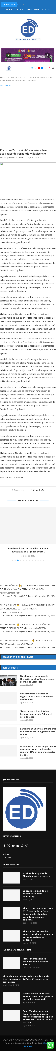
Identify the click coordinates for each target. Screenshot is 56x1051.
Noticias (46, 9)
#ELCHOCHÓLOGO (9, 585)
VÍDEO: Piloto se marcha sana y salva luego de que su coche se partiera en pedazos (38, 935)
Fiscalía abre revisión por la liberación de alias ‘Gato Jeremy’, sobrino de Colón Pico (37, 679)
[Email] (42, 68)
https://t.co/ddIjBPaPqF (11, 592)
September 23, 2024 (45, 615)
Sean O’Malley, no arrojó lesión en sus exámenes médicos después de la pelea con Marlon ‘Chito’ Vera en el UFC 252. (38, 1017)
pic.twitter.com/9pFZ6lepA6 (20, 644)
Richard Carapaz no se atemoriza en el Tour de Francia (35, 961)
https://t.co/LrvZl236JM (36, 628)
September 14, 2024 (45, 647)
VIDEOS (9, 9)
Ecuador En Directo (16, 157)
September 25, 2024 (45, 596)
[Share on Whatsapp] (39, 490)
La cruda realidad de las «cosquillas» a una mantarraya (35, 893)
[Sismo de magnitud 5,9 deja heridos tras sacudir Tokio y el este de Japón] (8, 715)
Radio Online (33, 9)
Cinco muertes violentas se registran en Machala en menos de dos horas (36, 696)
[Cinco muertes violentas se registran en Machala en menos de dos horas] (8, 698)
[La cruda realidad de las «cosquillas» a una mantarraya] (11, 895)
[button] (20, 4)
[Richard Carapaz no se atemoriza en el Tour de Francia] (11, 963)
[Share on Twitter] (34, 490)
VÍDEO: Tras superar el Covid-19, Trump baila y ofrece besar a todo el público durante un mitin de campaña (38, 914)
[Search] (53, 68)
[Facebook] (29, 68)
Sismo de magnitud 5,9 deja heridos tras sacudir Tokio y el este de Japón (36, 714)
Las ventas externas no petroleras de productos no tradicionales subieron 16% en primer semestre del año (38, 750)
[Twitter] (32, 68)
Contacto (19, 9)
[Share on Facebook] (30, 490)
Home (2, 77)
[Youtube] (39, 68)
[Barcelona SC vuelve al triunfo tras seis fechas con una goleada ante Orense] (8, 733)
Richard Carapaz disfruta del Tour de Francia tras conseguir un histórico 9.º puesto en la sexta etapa (26, 979)
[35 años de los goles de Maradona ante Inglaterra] (11, 878)
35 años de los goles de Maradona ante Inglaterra (36, 875)
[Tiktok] (49, 68)
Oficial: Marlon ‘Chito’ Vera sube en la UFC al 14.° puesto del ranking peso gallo (38, 996)
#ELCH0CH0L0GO (8, 640)
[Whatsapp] (45, 68)
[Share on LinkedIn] (36, 490)
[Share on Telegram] (42, 490)
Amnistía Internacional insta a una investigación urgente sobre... (28, 550)
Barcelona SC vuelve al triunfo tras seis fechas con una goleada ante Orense (38, 731)
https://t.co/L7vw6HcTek (11, 612)
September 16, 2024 (45, 631)
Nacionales (16, 77)
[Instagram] (35, 68)
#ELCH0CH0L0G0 (8, 605)
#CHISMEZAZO (24, 640)
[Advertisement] (28, 117)
